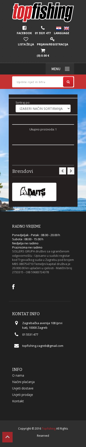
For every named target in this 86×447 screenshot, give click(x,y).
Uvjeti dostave (22, 388)
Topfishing (48, 428)
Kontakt (18, 401)
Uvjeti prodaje (22, 394)
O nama (18, 375)
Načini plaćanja (23, 382)
